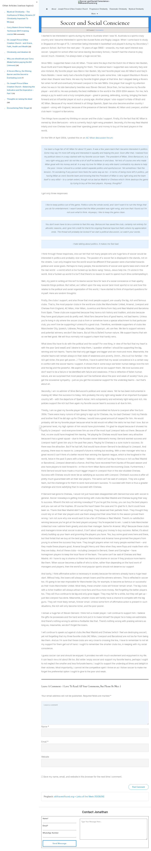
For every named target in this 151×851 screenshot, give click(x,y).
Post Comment (138, 787)
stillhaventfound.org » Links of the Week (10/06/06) (79, 796)
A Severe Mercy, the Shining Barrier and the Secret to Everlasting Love (19, 74)
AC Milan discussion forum (99, 138)
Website (45, 757)
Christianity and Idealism (17, 52)
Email (44, 741)
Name (45, 726)
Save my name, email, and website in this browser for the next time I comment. (82, 776)
